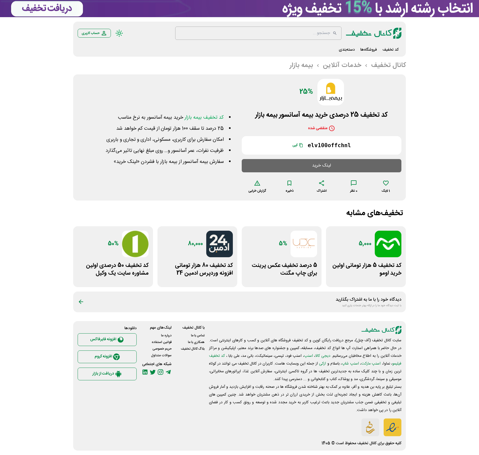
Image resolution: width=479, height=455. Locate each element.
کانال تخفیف (366, 443)
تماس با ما (198, 335)
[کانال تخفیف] (373, 33)
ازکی (322, 363)
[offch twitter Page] (152, 372)
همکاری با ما (196, 342)
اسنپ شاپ (350, 363)
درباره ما (166, 335)
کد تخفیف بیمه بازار (204, 117)
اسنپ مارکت (371, 363)
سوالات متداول (161, 355)
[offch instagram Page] (160, 372)
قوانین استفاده (162, 342)
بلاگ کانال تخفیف (193, 349)
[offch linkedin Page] (145, 372)
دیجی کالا (322, 356)
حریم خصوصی (162, 349)
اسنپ (308, 356)
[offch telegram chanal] (168, 372)
